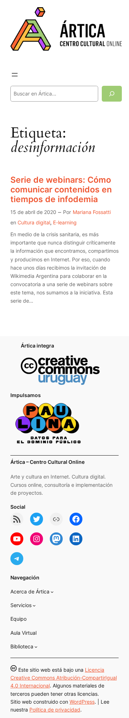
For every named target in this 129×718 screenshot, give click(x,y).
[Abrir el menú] (14, 74)
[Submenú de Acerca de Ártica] (52, 591)
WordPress (82, 702)
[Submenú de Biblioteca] (36, 646)
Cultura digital (34, 222)
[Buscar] (112, 93)
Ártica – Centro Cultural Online (47, 462)
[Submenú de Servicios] (34, 605)
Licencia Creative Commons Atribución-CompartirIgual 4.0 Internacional (63, 678)
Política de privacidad (54, 710)
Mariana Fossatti (92, 212)
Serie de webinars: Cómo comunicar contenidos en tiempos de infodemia (61, 189)
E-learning (65, 222)
